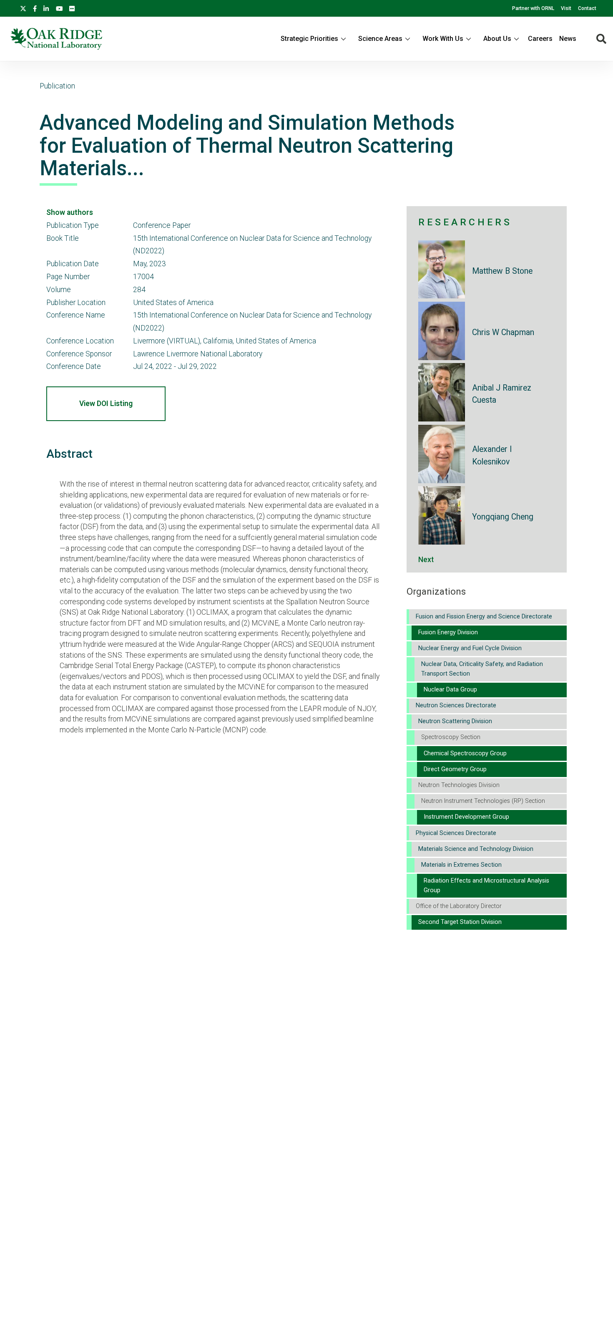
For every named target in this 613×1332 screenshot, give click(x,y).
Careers (540, 39)
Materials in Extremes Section (461, 864)
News (567, 39)
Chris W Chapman (503, 332)
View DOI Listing (106, 403)
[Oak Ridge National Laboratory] (56, 39)
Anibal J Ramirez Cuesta (501, 394)
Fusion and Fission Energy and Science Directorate (484, 616)
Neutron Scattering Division (455, 721)
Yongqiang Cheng (502, 517)
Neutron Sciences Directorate (456, 705)
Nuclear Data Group (450, 689)
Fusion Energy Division (448, 632)
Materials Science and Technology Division (475, 849)
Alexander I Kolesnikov (492, 455)
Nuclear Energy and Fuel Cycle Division (470, 648)
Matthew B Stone (502, 271)
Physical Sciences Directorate (456, 833)
